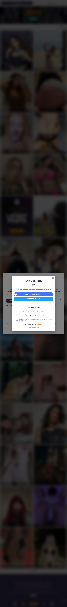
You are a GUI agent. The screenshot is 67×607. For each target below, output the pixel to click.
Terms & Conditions (39, 313)
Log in (40, 324)
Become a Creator (33, 327)
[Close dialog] (53, 278)
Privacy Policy (49, 313)
